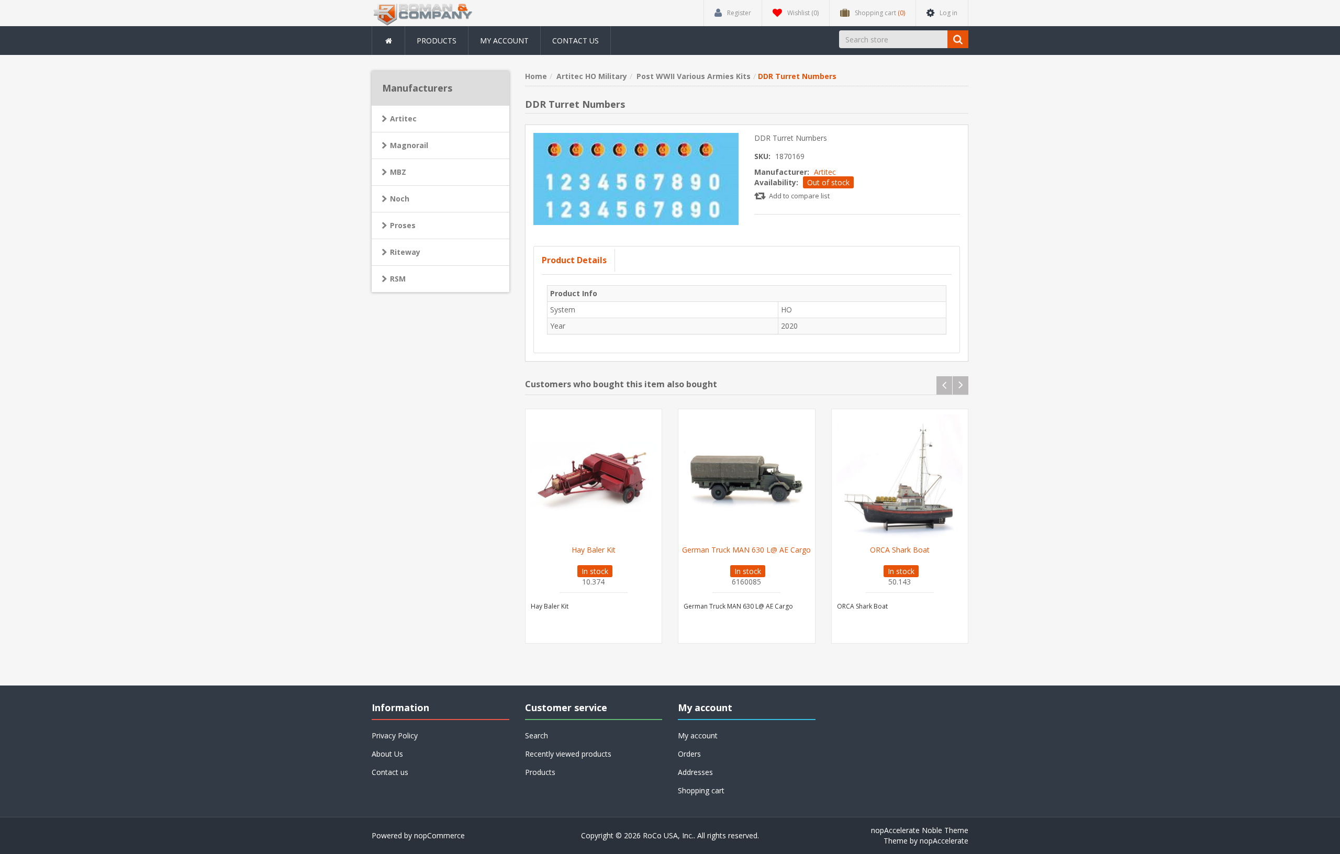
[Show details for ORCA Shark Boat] (900, 477)
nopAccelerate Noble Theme (919, 830)
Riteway (405, 252)
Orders (689, 754)
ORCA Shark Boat (900, 550)
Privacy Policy (395, 735)
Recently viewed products (568, 754)
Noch (399, 199)
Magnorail (409, 145)
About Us (387, 754)
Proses (403, 225)
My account (504, 41)
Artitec (825, 172)
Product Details (574, 260)
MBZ (398, 172)
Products (436, 41)
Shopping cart (701, 790)
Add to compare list (799, 195)
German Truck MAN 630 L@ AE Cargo (746, 550)
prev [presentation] (944, 385)
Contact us (575, 41)
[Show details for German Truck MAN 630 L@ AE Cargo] (747, 477)
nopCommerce (439, 835)
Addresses (695, 772)
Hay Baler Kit (594, 550)
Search (536, 735)
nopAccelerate (944, 841)
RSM (398, 279)
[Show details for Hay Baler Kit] (594, 477)
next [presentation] (960, 385)
